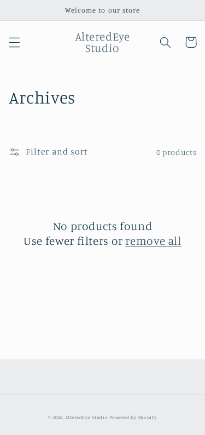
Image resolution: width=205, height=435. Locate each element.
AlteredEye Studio (86, 417)
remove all (153, 240)
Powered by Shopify (132, 417)
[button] (14, 42)
